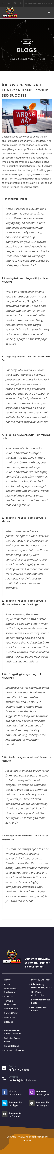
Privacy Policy (11, 1008)
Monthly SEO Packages (10, 990)
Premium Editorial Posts (40, 1001)
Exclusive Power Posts (12, 1040)
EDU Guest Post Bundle (39, 1009)
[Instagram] (15, 3)
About (7, 984)
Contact (8, 996)
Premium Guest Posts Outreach (12, 1032)
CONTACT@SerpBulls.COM (38, 3)
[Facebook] (3, 3)
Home (12, 58)
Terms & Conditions (10, 1002)
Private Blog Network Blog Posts (41, 986)
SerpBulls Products (27, 58)
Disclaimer (9, 1017)
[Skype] (20, 3)
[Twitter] (9, 3)
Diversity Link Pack (40, 979)
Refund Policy (11, 1012)
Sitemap (8, 1021)
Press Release (11, 1045)
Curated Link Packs (14, 1050)
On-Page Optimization (38, 993)
